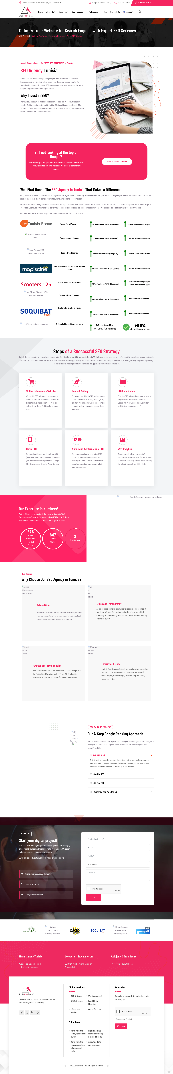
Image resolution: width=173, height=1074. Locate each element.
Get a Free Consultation (117, 161)
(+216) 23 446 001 (124, 3)
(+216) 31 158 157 (33, 884)
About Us (50, 11)
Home (40, 11)
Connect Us (115, 11)
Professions (93, 11)
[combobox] (118, 864)
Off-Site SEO (97, 783)
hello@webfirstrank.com (100, 3)
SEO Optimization (77, 1001)
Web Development (95, 996)
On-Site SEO (97, 774)
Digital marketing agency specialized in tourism (78, 1034)
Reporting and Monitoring (103, 791)
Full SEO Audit (98, 755)
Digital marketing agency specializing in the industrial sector (78, 1046)
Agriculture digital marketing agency (94, 1043)
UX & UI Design (76, 996)
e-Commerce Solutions (75, 1010)
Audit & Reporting (94, 1009)
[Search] (140, 12)
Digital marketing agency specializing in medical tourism (95, 1034)
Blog (105, 11)
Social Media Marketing (93, 1002)
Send (93, 897)
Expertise (63, 11)
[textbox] (93, 864)
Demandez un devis (146, 3)
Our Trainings (77, 11)
